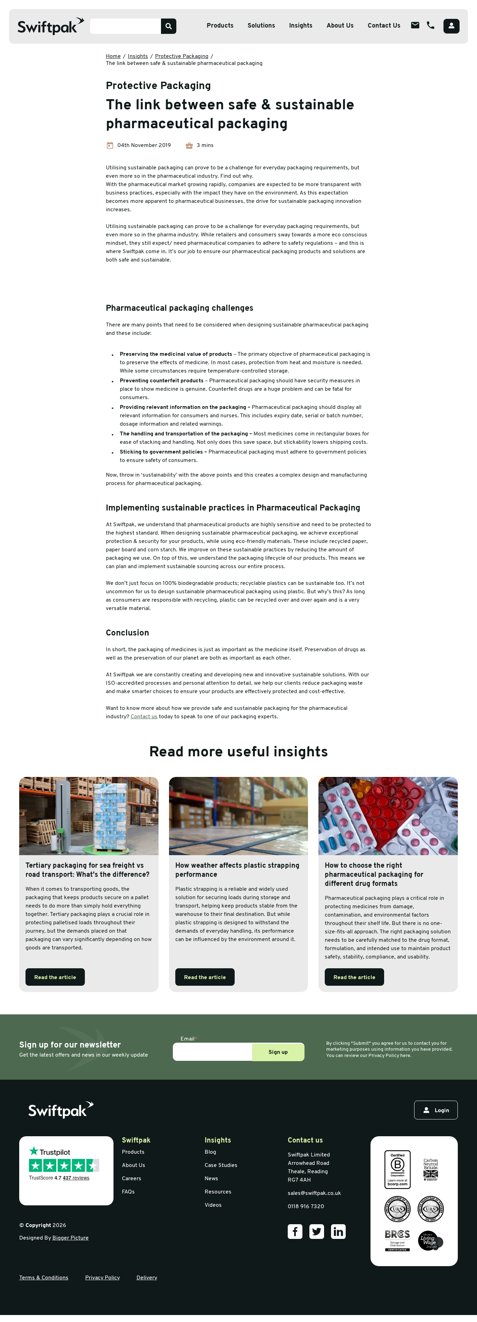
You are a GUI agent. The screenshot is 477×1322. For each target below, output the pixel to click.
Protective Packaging (181, 56)
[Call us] (430, 25)
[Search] (168, 26)
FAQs (128, 1192)
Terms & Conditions (43, 1278)
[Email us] (415, 25)
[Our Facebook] (295, 1231)
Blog (210, 1152)
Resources (218, 1192)
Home (113, 56)
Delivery (147, 1278)
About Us (340, 26)
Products (220, 26)
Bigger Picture (70, 1238)
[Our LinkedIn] (338, 1231)
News (211, 1179)
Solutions (261, 26)
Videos (213, 1205)
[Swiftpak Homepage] (51, 26)
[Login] (451, 26)
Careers (131, 1179)
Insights (301, 26)
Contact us (144, 717)
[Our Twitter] (316, 1231)
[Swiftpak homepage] (61, 1110)
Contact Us (384, 26)
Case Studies (221, 1165)
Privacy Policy (102, 1278)
